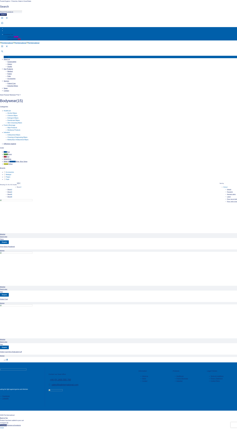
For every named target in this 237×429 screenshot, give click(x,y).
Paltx (7, 179)
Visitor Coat (4, 299)
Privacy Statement (217, 378)
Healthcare (12, 37)
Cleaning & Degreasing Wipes (17, 137)
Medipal (8, 174)
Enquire (4, 242)
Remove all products (14, 425)
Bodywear (13, 94)
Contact (144, 381)
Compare (3, 425)
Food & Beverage (14, 39)
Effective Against (10, 144)
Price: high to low (232, 201)
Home (2, 94)
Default (229, 189)
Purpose (6, 94)
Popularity (230, 192)
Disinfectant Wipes (13, 120)
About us (145, 376)
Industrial (7, 132)
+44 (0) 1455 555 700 (60, 379)
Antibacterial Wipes (13, 135)
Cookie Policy (215, 381)
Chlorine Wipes (12, 115)
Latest (229, 196)
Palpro (8, 177)
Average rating (231, 194)
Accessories (10, 172)
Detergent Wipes (12, 118)
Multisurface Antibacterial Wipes (17, 139)
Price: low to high (232, 199)
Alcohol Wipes (12, 113)
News (144, 378)
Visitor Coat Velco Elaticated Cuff (11, 352)
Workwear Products (13, 130)
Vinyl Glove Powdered (7, 246)
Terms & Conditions (217, 376)
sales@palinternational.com (65, 384)
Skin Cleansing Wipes (14, 123)
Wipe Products (12, 127)
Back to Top (4, 418)
